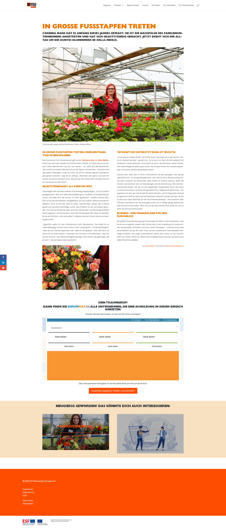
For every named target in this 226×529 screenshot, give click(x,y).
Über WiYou (28, 500)
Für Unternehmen (186, 5)
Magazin (107, 5)
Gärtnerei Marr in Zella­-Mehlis (95, 160)
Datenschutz (28, 492)
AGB (25, 495)
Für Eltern (156, 5)
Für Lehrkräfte (169, 5)
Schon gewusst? (150, 439)
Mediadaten (28, 503)
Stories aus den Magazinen (174, 246)
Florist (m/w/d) (76, 427)
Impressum (28, 489)
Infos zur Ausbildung (75, 435)
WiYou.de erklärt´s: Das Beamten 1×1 (150, 428)
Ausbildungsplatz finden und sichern (113, 390)
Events (145, 5)
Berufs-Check (133, 5)
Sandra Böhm (150, 246)
